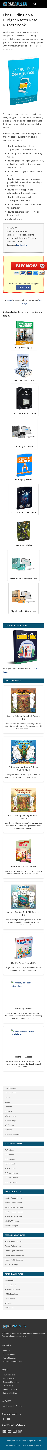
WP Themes (9, 1130)
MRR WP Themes (12, 1221)
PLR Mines (22, 1441)
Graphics (8, 1107)
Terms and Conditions (11, 1382)
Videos (7, 1102)
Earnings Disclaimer (10, 1389)
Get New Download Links (12, 1361)
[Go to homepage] (17, 4)
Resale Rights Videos (13, 1246)
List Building (21, 245)
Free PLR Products (12, 1134)
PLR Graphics (10, 1168)
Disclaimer (9, 1445)
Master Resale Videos (13, 1203)
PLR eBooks (9, 1150)
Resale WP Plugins (12, 1264)
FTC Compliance (9, 1375)
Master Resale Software (14, 1207)
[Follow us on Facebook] (4, 1420)
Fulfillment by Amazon (23, 380)
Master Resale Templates (14, 1212)
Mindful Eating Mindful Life (23, 963)
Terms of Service (35, 1445)
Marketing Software (12, 1289)
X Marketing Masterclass (23, 446)
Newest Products (9, 1358)
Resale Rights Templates (14, 1255)
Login (9, 300)
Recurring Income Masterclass (23, 578)
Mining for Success (23, 1056)
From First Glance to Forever (23, 866)
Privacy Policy (8, 1386)
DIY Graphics (10, 1299)
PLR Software (10, 1159)
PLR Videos (9, 1155)
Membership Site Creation (12, 1406)
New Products (10, 1088)
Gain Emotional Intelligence (23, 512)
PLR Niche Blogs (11, 1173)
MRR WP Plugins (11, 1226)
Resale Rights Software (14, 1251)
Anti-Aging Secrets (23, 479)
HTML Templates (11, 1294)
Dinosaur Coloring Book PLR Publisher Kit (23, 717)
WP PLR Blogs (10, 1120)
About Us (6, 1350)
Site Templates (10, 1116)
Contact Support (9, 1354)
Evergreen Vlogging (23, 347)
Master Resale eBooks (13, 1198)
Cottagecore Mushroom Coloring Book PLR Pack (23, 768)
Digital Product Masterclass (23, 611)
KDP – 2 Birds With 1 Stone (23, 413)
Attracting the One (23, 1008)
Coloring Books (11, 1093)
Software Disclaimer (10, 1393)
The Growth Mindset (23, 545)
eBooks (8, 1097)
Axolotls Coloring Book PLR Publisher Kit (23, 913)
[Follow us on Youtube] (9, 1420)
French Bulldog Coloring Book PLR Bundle (23, 817)
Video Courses (10, 1285)
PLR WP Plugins (11, 1182)
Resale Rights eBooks (13, 1241)
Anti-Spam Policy (9, 1378)
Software (8, 1111)
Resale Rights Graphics (14, 1260)
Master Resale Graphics (14, 1216)
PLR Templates (11, 1164)
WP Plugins (9, 1125)
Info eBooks (9, 1280)
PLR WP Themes (11, 1178)
